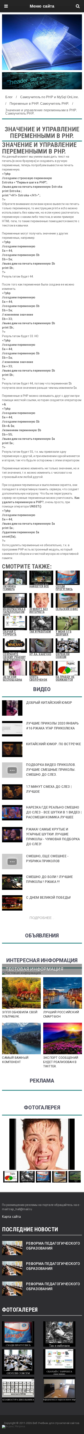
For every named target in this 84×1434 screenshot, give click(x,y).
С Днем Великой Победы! (48, 898)
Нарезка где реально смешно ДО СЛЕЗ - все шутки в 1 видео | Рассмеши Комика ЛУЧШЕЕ (54, 812)
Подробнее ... (42, 917)
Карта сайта (11, 1216)
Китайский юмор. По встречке (53, 744)
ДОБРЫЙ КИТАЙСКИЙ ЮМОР (49, 703)
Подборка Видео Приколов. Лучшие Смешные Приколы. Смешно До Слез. (51, 770)
